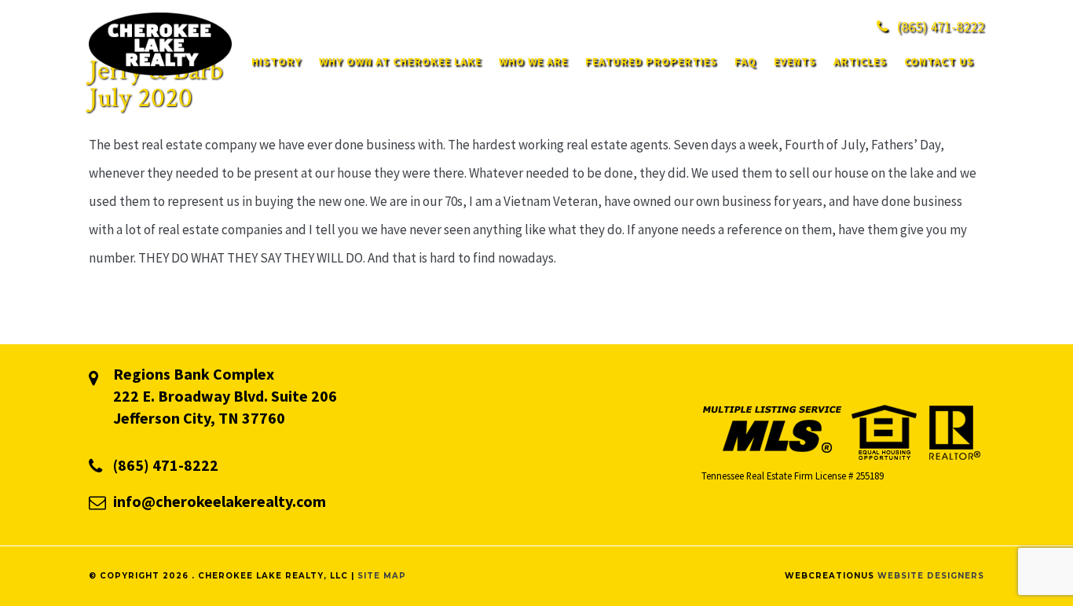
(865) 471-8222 (165, 465)
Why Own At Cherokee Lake (400, 61)
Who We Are (533, 61)
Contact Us (939, 61)
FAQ (745, 61)
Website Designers (930, 576)
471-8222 (940, 26)
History (276, 61)
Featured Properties (651, 61)
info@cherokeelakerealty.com (219, 501)
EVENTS (795, 61)
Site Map (381, 576)
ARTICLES (860, 61)
